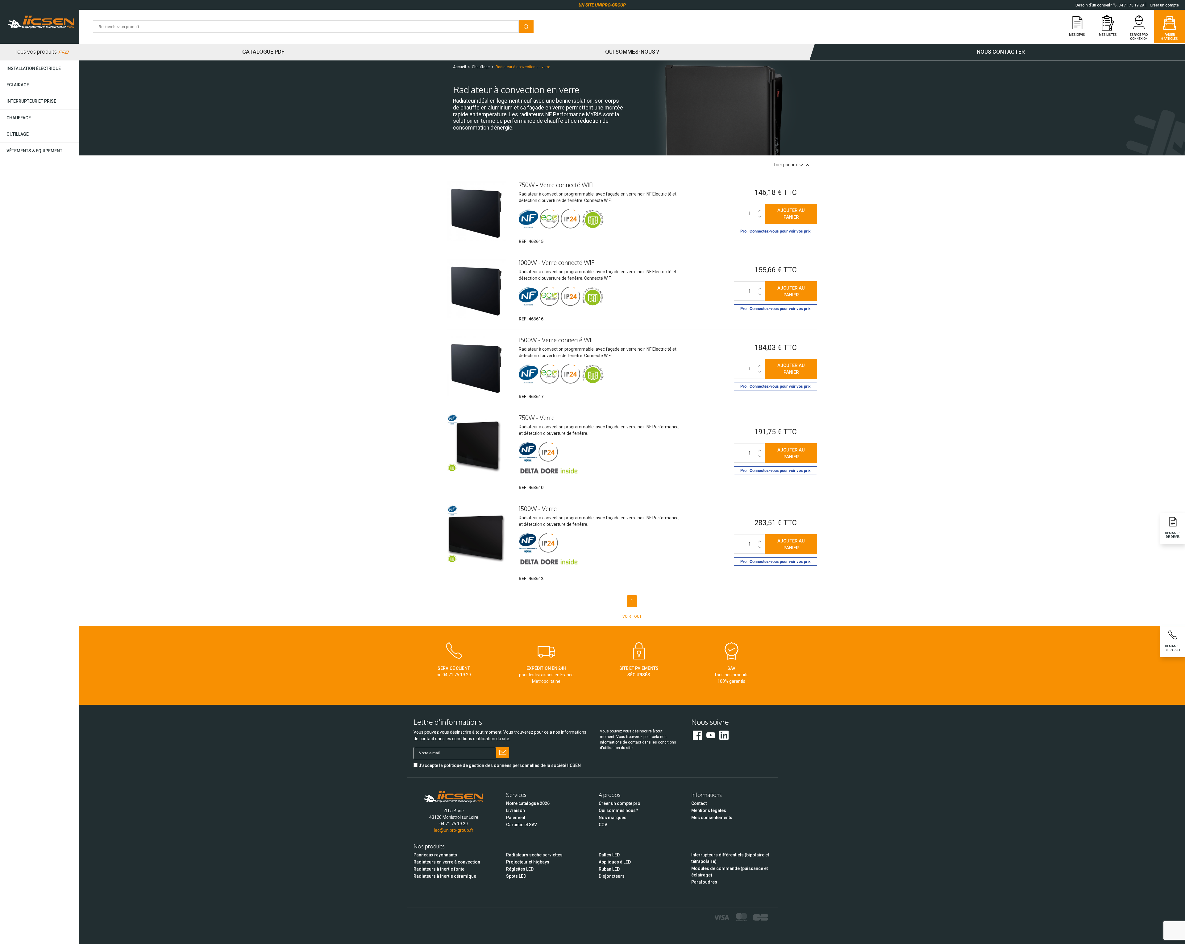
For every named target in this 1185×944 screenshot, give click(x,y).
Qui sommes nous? (618, 810)
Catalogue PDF (263, 51)
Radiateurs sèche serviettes (534, 854)
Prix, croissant (807, 165)
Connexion (1139, 38)
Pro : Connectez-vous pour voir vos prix (775, 231)
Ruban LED (609, 869)
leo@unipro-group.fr (453, 830)
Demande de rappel (1173, 648)
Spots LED (516, 876)
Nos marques (612, 817)
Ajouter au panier (791, 214)
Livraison (515, 810)
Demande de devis (1172, 535)
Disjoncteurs (612, 876)
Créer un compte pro (619, 803)
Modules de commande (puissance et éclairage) (729, 871)
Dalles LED (609, 854)
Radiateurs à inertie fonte (439, 869)
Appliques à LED (615, 861)
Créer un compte (1164, 5)
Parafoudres (704, 882)
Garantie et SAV (521, 824)
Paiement (515, 817)
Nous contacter (1001, 51)
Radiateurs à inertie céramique (445, 876)
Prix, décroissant (801, 165)
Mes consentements (711, 817)
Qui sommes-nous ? (632, 51)
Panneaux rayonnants (435, 854)
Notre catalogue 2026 (528, 803)
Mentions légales (708, 810)
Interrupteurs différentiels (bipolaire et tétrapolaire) (730, 858)
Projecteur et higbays (527, 861)
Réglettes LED (520, 869)
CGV (603, 824)
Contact (699, 803)
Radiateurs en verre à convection (447, 861)
